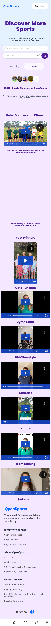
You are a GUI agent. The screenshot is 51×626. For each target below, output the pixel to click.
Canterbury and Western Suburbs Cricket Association (25, 151)
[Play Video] (16, 281)
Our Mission (40, 6)
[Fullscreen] (47, 315)
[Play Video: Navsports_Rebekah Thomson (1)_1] (25, 444)
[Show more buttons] (34, 281)
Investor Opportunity (14, 601)
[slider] (28, 281)
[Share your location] (38, 56)
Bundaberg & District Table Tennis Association (25, 224)
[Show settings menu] (41, 315)
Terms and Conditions (15, 584)
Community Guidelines (15, 571)
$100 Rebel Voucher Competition (20, 567)
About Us (8, 557)
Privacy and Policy (13, 589)
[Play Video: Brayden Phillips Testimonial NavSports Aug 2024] (25, 373)
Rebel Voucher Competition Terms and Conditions (23, 595)
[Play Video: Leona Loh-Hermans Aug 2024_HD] (25, 479)
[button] (4, 622)
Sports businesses (13, 534)
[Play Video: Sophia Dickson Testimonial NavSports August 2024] (25, 408)
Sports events (11, 539)
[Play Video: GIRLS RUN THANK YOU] (25, 260)
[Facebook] (32, 612)
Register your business (15, 544)
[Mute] (36, 315)
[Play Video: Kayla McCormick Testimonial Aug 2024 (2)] (25, 337)
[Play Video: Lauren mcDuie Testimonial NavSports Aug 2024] (25, 302)
